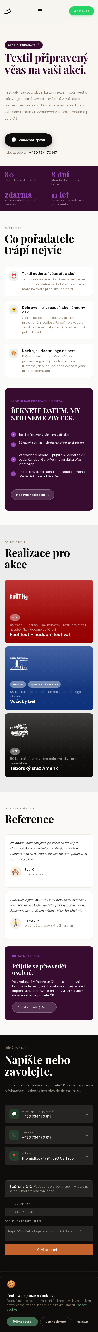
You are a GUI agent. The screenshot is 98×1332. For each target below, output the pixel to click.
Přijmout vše (22, 1322)
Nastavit (82, 1322)
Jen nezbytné (56, 1322)
